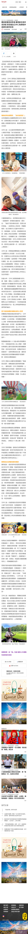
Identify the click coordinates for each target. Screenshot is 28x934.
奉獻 (20, 2)
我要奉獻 (8, 674)
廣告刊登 (6, 907)
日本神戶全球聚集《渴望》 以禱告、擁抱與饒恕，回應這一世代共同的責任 (13, 797)
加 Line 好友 (8, 661)
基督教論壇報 (12, 7)
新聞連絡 (13, 905)
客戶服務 (21, 907)
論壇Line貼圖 (5, 920)
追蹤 (21, 29)
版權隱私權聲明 (15, 909)
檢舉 (26, 29)
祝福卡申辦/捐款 (15, 911)
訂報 (17, 2)
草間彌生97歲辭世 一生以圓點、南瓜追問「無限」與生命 (13, 748)
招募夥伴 (6, 909)
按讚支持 (20, 661)
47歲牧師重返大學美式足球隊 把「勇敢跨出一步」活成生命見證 (13, 773)
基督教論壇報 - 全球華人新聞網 (4, 2)
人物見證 (21, 7)
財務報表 (6, 911)
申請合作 (13, 907)
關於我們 (6, 905)
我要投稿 (21, 905)
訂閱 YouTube (14, 665)
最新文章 (4, 7)
